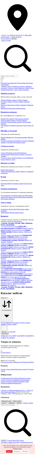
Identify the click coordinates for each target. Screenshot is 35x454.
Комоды (3, 170)
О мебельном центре (7, 378)
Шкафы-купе (10, 137)
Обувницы (4, 173)
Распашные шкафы (21, 137)
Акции (3, 371)
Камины (17, 212)
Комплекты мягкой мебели (16, 108)
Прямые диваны (11, 100)
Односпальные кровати (8, 120)
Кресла (13, 105)
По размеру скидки (18, 322)
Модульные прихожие (26, 197)
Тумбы (3, 171)
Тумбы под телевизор (27, 171)
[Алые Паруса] (6, 38)
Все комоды (10, 170)
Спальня (10, 83)
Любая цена (4, 336)
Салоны (8, 40)
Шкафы (3, 137)
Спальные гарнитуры (16, 125)
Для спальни (5, 125)
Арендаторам (5, 37)
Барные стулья (22, 158)
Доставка (31, 369)
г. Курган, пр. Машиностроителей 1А (13, 390)
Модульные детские (12, 197)
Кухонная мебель (6, 183)
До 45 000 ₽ (20, 336)
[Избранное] (1, 78)
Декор (3, 212)
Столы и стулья (7, 146)
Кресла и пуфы (5, 105)
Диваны (3, 100)
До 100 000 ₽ (10, 338)
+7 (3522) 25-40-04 (15, 37)
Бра (15, 209)
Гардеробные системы (20, 141)
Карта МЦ (28, 35)
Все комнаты (18, 221)
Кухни (3, 177)
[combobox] (9, 76)
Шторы (12, 212)
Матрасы (3, 122)
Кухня (15, 83)
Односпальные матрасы (14, 122)
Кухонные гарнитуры (19, 183)
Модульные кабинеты (8, 199)
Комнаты (4, 216)
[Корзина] (3, 78)
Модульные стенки (19, 142)
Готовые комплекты (9, 189)
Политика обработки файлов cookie (17, 381)
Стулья (3, 158)
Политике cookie (17, 448)
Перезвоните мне (6, 401)
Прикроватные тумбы (12, 171)
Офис (24, 83)
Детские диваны (18, 102)
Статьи (3, 380)
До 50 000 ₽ (28, 336)
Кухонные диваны (6, 102)
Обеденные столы (11, 153)
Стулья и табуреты (11, 158)
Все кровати (10, 119)
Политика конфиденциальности (11, 383)
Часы (22, 212)
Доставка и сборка (7, 442)
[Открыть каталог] (2, 80)
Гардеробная (5, 85)
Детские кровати (21, 120)
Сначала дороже (11, 324)
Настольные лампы (23, 209)
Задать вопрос (17, 401)
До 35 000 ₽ (12, 336)
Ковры (7, 212)
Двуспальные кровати (22, 119)
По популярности (6, 322)
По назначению (6, 195)
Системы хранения (7, 141)
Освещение (4, 209)
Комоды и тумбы (8, 163)
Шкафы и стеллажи (9, 131)
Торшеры (4, 211)
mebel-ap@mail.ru (10, 392)
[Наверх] (1, 351)
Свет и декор (6, 202)
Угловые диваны (22, 100)
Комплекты (4, 108)
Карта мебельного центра (22, 378)
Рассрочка (16, 442)
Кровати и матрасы (9, 112)
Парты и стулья (10, 159)
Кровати (3, 119)
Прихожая (29, 83)
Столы (3, 153)
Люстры (11, 209)
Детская (19, 83)
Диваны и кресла (8, 93)
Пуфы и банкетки (21, 105)
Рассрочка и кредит (21, 369)
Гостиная (4, 83)
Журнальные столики (17, 154)
